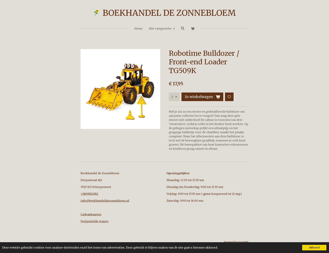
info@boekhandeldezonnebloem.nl (105, 200)
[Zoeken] (183, 28)
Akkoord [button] (314, 247)
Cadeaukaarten (91, 214)
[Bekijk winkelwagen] (192, 28)
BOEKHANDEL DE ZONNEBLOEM (169, 13)
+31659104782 (89, 194)
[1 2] (174, 97)
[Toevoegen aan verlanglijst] (229, 97)
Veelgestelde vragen (94, 221)
